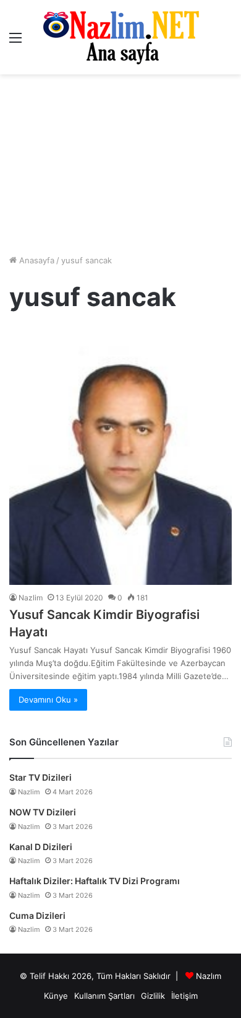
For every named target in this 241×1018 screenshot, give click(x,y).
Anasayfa (35, 260)
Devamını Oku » (48, 699)
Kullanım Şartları (104, 996)
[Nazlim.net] (120, 37)
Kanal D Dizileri (40, 846)
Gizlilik (153, 996)
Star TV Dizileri (40, 777)
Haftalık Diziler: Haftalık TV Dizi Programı (94, 880)
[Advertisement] (120, 164)
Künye (56, 996)
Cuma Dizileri (37, 915)
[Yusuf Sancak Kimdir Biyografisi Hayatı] (120, 456)
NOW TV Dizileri (42, 812)
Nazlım (208, 976)
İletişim (184, 996)
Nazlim (31, 597)
